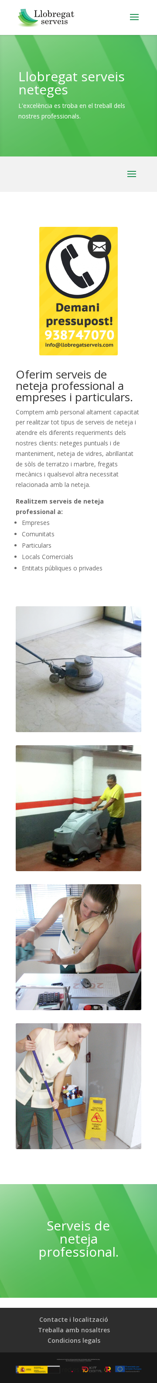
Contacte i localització (73, 1319)
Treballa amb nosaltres (74, 1330)
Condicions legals (74, 1340)
